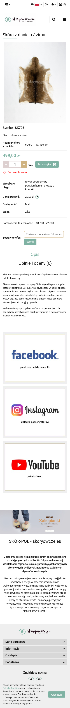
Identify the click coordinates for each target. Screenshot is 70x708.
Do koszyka (44, 164)
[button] (62, 4)
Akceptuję (56, 694)
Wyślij (30, 241)
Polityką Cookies (11, 688)
